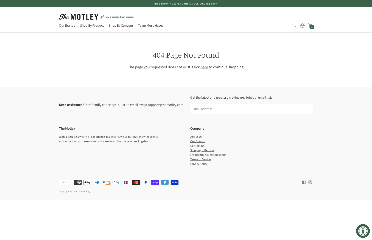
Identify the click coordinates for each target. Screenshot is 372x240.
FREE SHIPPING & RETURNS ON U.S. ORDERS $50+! (186, 3)
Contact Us (197, 146)
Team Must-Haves (150, 25)
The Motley (84, 191)
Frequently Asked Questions (208, 155)
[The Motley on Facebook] (304, 182)
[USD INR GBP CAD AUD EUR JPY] (62, 182)
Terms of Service (200, 159)
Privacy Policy (198, 164)
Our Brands (67, 25)
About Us (196, 137)
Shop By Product (92, 25)
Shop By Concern (121, 25)
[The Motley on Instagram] (310, 182)
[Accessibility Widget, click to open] (363, 231)
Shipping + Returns (202, 150)
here (204, 66)
